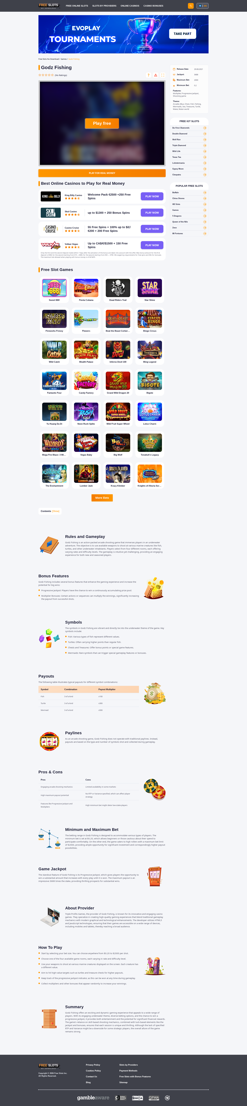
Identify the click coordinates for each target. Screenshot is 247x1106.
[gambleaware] (93, 1098)
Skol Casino (71, 211)
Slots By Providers (104, 6)
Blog (88, 1082)
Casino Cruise (72, 228)
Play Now (152, 196)
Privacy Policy (93, 1065)
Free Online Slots (77, 6)
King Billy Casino (73, 195)
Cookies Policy (93, 1070)
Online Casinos (130, 6)
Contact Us (91, 1076)
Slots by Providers (128, 1065)
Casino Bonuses (153, 6)
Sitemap (123, 1082)
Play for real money (102, 173)
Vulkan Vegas (71, 244)
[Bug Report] (156, 75)
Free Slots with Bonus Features (135, 1076)
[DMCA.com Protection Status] (137, 1098)
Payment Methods (128, 1070)
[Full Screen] (163, 75)
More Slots (102, 497)
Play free (102, 123)
